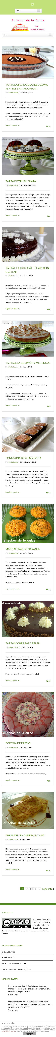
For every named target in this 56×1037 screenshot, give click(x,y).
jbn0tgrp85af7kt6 (8, 952)
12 (49, 589)
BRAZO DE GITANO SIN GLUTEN (14, 963)
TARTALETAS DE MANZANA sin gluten (16, 969)
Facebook (23, 4)
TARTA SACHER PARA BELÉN (22, 643)
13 (49, 126)
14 (49, 493)
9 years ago (13, 994)
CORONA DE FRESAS (17, 743)
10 (49, 681)
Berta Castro (13, 92)
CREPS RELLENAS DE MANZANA (24, 835)
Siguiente (47, 888)
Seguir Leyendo (11, 125)
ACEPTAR (29, 1034)
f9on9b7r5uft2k (8, 958)
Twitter (28, 4)
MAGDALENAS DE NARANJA (22, 549)
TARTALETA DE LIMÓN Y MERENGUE (27, 362)
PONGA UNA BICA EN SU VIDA (23, 458)
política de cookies (8, 1031)
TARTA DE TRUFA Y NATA (20, 181)
